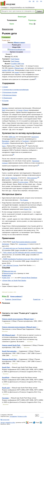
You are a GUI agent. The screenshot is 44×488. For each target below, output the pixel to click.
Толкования (12, 20)
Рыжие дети (6, 275)
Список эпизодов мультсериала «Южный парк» (19, 327)
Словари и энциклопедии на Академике (17, 8)
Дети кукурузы (32, 178)
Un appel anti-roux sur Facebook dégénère (17, 248)
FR (41, 1)
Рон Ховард (24, 200)
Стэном (19, 110)
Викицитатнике (8, 273)
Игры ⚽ (32, 24)
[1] (35, 78)
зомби (7, 178)
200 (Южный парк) (8, 335)
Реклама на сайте (22, 416)
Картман (5, 108)
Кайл (3, 110)
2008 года (12, 137)
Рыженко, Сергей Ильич (13, 299)
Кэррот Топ (27, 209)
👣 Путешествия (5, 419)
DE (33, 1)
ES (37, 1)
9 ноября (14, 63)
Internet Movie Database (29, 277)
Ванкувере (5, 141)
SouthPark (5, 377)
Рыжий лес (36, 299)
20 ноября (5, 143)
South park (6, 388)
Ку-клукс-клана (23, 182)
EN (30, 1)
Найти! (39, 11)
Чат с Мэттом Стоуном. (11, 265)
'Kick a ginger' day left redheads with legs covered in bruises (22, 252)
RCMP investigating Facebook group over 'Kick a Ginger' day (23, 259)
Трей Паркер (15, 59)
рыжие (17, 72)
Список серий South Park (11, 345)
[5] (38, 177)
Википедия (22, 17)
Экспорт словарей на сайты (8, 422)
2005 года (20, 63)
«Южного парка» (19, 42)
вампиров (14, 178)
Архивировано (23, 244)
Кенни (26, 110)
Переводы (32, 20)
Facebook (25, 141)
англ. (13, 66)
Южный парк (19, 68)
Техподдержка (13, 416)
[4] (38, 165)
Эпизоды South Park (9, 359)
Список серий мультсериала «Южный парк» (18, 319)
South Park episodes (9, 351)
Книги (12, 24)
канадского (35, 137)
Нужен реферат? (16, 296)
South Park (6, 367)
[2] (26, 145)
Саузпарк (5, 398)
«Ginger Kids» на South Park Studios (14, 280)
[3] (13, 154)
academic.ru (8, 3)
